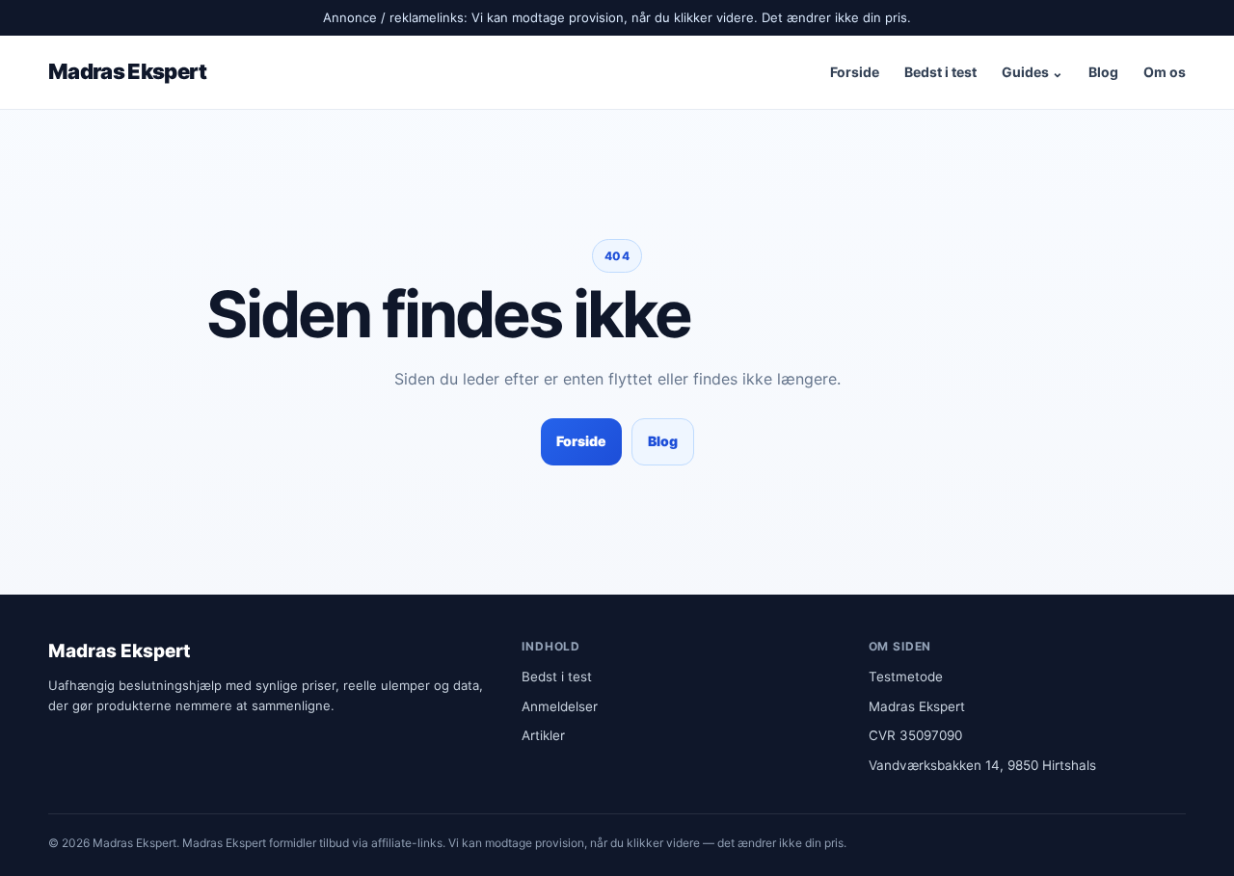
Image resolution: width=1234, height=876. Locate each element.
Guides (1032, 72)
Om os (1164, 72)
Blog (1103, 72)
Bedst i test (940, 72)
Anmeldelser (560, 706)
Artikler (543, 735)
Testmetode (906, 676)
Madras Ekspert (127, 71)
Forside (854, 72)
